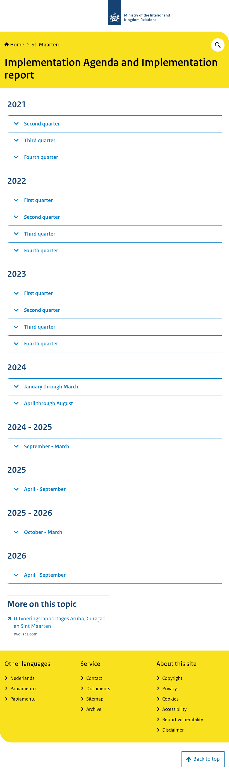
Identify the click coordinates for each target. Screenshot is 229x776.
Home (17, 44)
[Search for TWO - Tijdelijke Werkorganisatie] (218, 45)
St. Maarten (45, 44)
